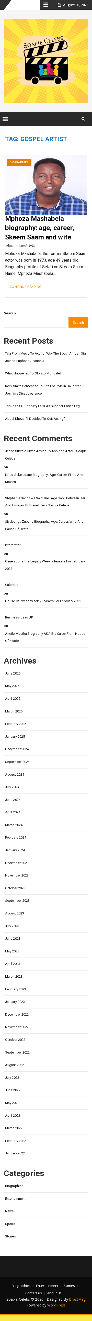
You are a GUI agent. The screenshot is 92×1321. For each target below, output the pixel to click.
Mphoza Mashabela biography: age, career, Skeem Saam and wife (39, 228)
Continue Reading (26, 286)
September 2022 (17, 1052)
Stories (10, 1236)
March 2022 (13, 1128)
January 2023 (15, 1002)
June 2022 (12, 1090)
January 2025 (15, 736)
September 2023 (17, 900)
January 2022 (15, 1153)
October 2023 (15, 888)
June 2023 (12, 938)
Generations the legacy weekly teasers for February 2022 (45, 565)
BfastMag (77, 1299)
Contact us (33, 1293)
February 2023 (15, 989)
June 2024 (12, 800)
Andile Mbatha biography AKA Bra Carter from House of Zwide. (45, 637)
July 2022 (12, 1078)
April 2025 (12, 698)
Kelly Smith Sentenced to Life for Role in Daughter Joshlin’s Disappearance (42, 389)
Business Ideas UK (19, 617)
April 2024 (12, 812)
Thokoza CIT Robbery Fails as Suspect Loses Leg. (43, 406)
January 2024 (15, 850)
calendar (11, 585)
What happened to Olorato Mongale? (33, 373)
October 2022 (15, 1040)
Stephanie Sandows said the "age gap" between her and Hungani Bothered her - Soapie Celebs (45, 501)
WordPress (56, 1305)
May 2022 (12, 1103)
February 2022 (15, 1141)
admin (10, 245)
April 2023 (12, 964)
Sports (10, 1224)
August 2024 (14, 774)
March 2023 (13, 976)
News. (10, 1211)
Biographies (19, 162)
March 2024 (13, 825)
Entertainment (15, 1199)
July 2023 (12, 926)
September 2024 (17, 762)
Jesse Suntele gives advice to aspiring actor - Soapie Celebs (46, 454)
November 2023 (17, 875)
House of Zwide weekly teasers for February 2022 (43, 601)
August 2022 (14, 1065)
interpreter (12, 545)
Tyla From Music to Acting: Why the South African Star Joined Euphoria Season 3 (46, 357)
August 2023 (14, 913)
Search (10, 313)
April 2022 (12, 1115)
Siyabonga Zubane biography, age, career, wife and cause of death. (44, 525)
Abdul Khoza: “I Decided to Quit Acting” (35, 419)
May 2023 (12, 951)
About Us (54, 1293)
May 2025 (12, 686)
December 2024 (17, 749)
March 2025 (13, 711)
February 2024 (15, 837)
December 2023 (17, 863)
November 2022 (17, 1027)
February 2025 (15, 724)
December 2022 (17, 1014)
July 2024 (12, 787)
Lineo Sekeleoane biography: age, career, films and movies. (44, 478)
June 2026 (12, 673)
